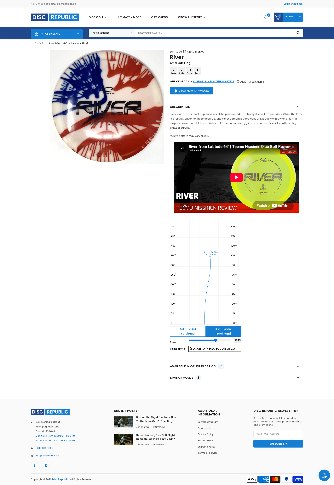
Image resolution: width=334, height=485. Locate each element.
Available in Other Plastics (196, 366)
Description (180, 106)
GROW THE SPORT (190, 17)
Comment (159, 427)
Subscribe (277, 444)
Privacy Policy (205, 434)
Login (287, 3)
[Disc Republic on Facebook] (34, 466)
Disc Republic (60, 479)
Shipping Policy (206, 446)
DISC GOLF (96, 17)
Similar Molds (184, 377)
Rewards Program (208, 422)
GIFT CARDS (159, 17)
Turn (189, 71)
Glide (181, 71)
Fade (197, 71)
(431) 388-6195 (44, 448)
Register (298, 3)
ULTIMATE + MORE (129, 17)
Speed (173, 71)
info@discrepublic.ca (48, 455)
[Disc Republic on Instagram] (46, 466)
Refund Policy (206, 440)
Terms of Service (208, 452)
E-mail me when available (194, 90)
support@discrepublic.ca (60, 3)
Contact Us (204, 428)
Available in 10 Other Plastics (213, 81)
